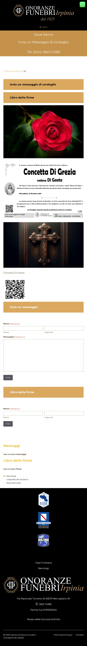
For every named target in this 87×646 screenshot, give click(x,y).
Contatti (80, 635)
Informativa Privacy (63, 635)
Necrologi (11, 476)
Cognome (48, 332)
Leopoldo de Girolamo (17, 479)
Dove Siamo (43, 34)
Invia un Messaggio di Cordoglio (43, 42)
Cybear (20, 638)
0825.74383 (51, 52)
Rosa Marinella (13, 483)
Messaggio (14, 337)
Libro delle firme (22, 97)
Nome (6, 332)
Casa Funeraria (43, 562)
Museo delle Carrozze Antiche (43, 619)
